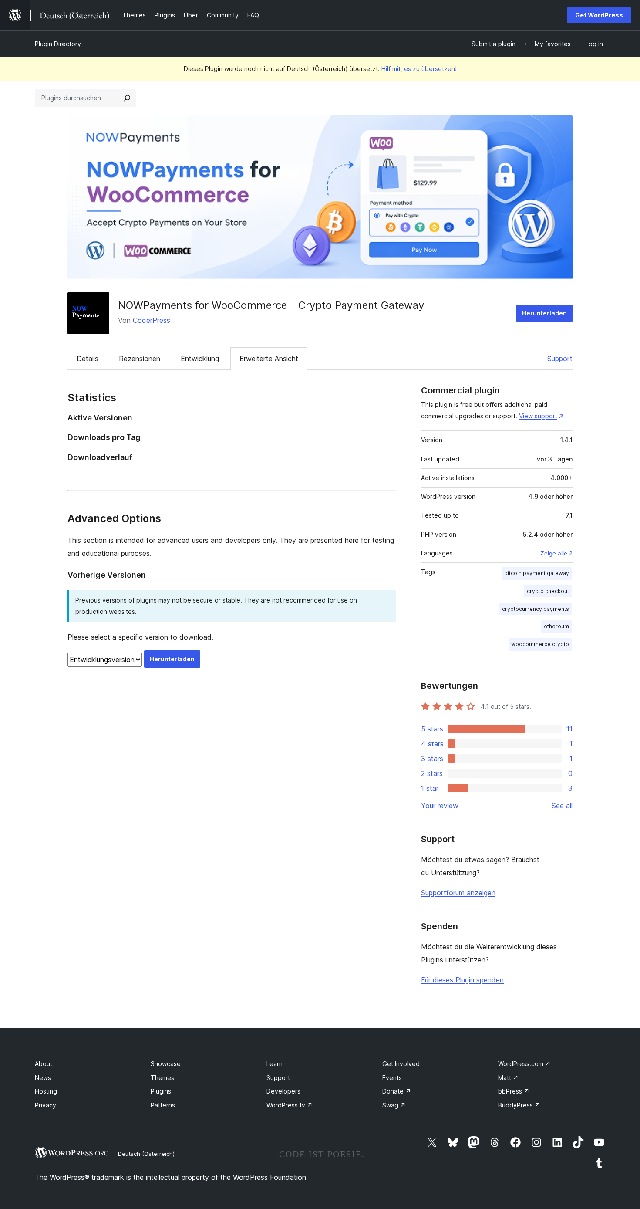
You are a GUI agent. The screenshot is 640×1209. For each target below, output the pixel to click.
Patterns (163, 1105)
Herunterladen (544, 313)
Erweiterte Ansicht (268, 358)
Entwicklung (200, 358)
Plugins (161, 1091)
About (43, 1063)
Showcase (166, 1063)
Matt (508, 1077)
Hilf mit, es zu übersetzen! (419, 68)
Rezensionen (139, 358)
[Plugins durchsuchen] (127, 98)
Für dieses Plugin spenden (462, 979)
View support (538, 416)
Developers (283, 1091)
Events (392, 1077)
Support (560, 358)
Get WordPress (599, 15)
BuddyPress (519, 1105)
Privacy (45, 1105)
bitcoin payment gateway (536, 573)
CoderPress (151, 320)
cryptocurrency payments (535, 609)
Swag (394, 1105)
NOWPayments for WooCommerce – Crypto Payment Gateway (271, 305)
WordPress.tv (289, 1105)
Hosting (46, 1091)
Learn (274, 1063)
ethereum (556, 626)
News (43, 1077)
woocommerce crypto (540, 644)
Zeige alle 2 (556, 553)
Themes (162, 1077)
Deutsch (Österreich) (146, 1153)
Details (87, 358)
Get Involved (401, 1063)
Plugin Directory (58, 43)
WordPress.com (524, 1063)
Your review (439, 805)
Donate (396, 1091)
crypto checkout (548, 591)
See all (562, 805)
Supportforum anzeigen (458, 892)
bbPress (513, 1091)
